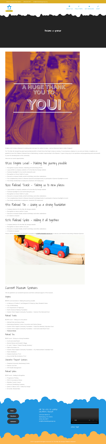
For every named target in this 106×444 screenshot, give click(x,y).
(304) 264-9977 (27, 1)
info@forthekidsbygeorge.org (40, 1)
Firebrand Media (11, 331)
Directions (13, 416)
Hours (12, 410)
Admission (13, 421)
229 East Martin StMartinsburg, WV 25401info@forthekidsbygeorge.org (47, 418)
